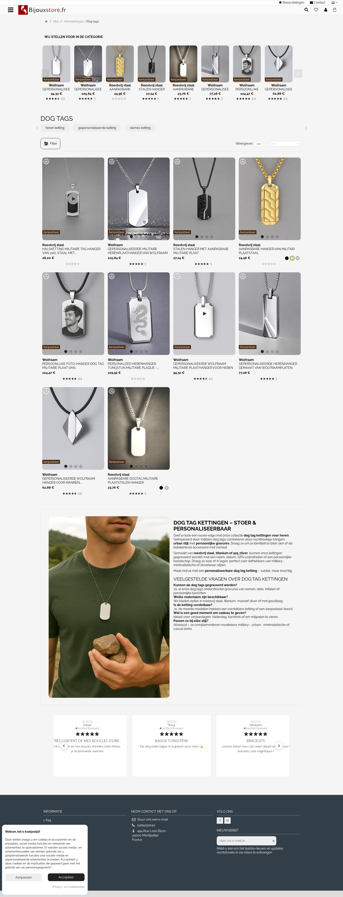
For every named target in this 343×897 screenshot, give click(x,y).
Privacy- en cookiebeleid (69, 886)
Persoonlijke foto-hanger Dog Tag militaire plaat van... (73, 366)
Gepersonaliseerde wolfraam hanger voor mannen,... (68, 480)
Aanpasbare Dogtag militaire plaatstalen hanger (133, 480)
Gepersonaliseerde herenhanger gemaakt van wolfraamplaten (268, 366)
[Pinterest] (227, 820)
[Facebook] (220, 820)
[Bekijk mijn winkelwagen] (336, 9)
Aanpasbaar (51, 79)
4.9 (253, 99)
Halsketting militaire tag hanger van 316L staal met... (71, 251)
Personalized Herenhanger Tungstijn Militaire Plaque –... (133, 366)
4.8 (285, 99)
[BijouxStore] (42, 10)
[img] (47, 98)
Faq (48, 820)
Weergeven (244, 143)
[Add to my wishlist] (316, 10)
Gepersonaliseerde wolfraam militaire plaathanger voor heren (203, 366)
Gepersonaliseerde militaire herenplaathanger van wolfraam (138, 251)
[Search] (306, 10)
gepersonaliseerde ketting (97, 128)
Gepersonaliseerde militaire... (91, 91)
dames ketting (140, 128)
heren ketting (54, 128)
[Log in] (325, 10)
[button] (64, 746)
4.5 (63, 99)
